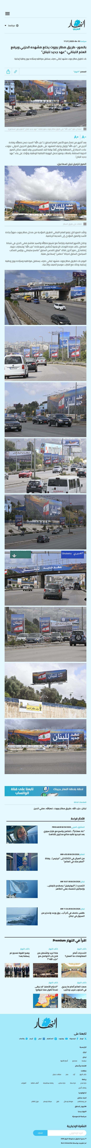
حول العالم (35, 1101)
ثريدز (31, 1039)
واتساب (21, 1039)
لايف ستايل (81, 1097)
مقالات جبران (57, 1074)
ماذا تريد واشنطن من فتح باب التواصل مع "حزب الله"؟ (47, 956)
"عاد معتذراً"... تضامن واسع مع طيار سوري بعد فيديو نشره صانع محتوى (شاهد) (64, 832)
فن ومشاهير (82, 1101)
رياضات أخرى (82, 1087)
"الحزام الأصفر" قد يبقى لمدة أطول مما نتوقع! (46, 988)
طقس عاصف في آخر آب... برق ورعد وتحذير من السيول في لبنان (63, 914)
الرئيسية (83, 1047)
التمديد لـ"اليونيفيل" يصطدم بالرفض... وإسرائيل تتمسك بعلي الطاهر (66, 887)
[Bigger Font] (76, 137)
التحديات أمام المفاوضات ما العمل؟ (75, 954)
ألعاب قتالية (35, 1083)
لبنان (84, 808)
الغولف (23, 1083)
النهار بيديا (82, 1111)
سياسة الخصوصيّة (79, 1116)
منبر (67, 1074)
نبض (39, 1039)
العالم (82, 854)
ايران (84, 1052)
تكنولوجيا (82, 1092)
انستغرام (50, 1039)
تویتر (81, 1039)
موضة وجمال (68, 1101)
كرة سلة (73, 1083)
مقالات (83, 1070)
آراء (74, 1074)
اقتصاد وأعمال (80, 1065)
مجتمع (74, 1060)
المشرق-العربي (78, 827)
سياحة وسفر (47, 1101)
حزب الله (76, 808)
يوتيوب (61, 1039)
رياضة (84, 1079)
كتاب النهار (81, 949)
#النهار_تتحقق (80, 1106)
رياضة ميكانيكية (48, 1083)
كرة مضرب (61, 1083)
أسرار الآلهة (64, 1060)
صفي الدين (39, 808)
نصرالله (49, 808)
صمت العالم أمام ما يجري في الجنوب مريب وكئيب (73, 988)
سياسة (83, 41)
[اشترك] (45, 791)
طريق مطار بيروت (62, 808)
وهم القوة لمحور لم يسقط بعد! (20, 954)
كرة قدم (83, 1083)
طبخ (57, 1101)
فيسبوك (72, 1039)
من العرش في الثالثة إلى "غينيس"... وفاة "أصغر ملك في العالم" (65, 859)
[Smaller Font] (83, 137)
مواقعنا (11, 25)
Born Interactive (66, 1143)
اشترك (40, 1133)
